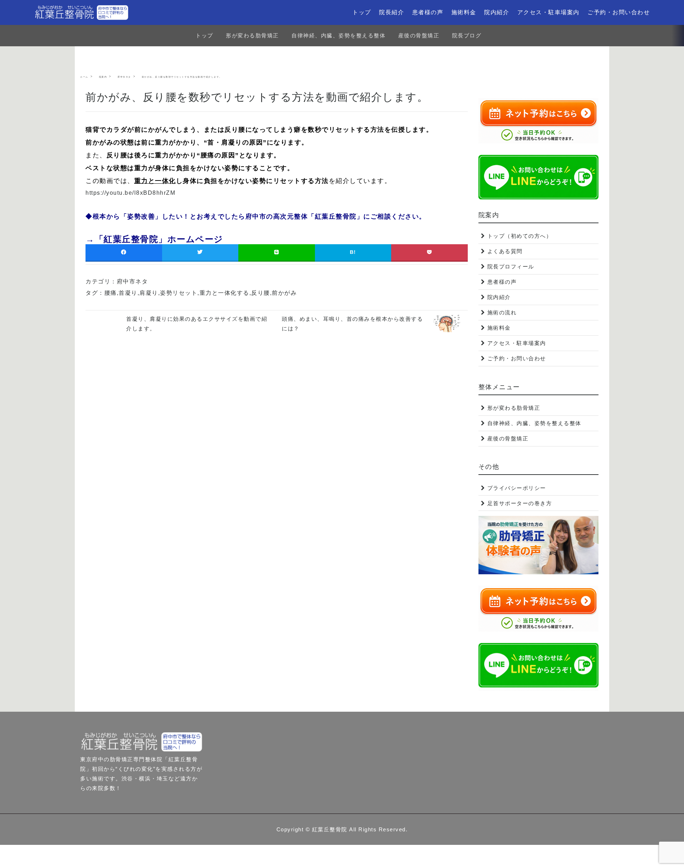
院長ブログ (467, 35)
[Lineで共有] (276, 252)
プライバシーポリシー (516, 488)
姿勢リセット (178, 293)
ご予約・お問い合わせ (618, 12)
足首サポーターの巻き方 (519, 503)
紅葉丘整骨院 (329, 829)
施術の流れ (502, 312)
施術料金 (463, 12)
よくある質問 (505, 251)
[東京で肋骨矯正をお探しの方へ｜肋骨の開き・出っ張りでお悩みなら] (81, 12)
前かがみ (284, 293)
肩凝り (148, 293)
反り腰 (260, 293)
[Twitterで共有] (200, 252)
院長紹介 (391, 12)
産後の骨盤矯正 (419, 35)
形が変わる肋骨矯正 (252, 35)
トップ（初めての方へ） (519, 236)
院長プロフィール (510, 266)
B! (353, 252)
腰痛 (110, 293)
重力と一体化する (224, 293)
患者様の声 (428, 12)
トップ (361, 12)
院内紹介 (496, 12)
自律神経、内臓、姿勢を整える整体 (338, 35)
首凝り (128, 293)
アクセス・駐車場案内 (548, 12)
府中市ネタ (132, 281)
